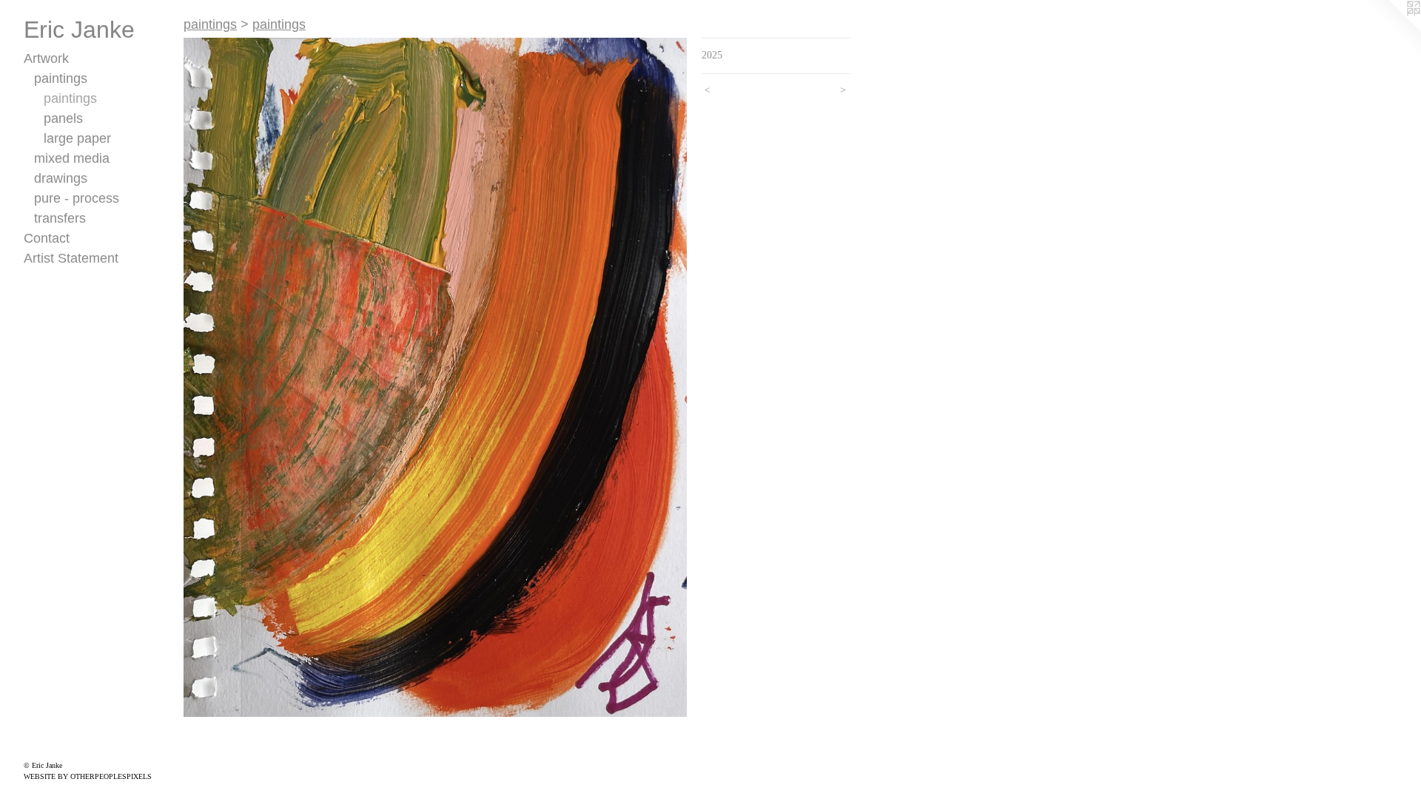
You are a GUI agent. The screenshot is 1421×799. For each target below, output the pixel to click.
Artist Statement (71, 258)
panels (63, 118)
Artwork (46, 58)
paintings (60, 78)
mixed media (72, 158)
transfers (60, 218)
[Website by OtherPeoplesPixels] (1391, 29)
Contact (47, 238)
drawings (60, 178)
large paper (77, 138)
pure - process (76, 198)
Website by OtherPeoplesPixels (88, 776)
